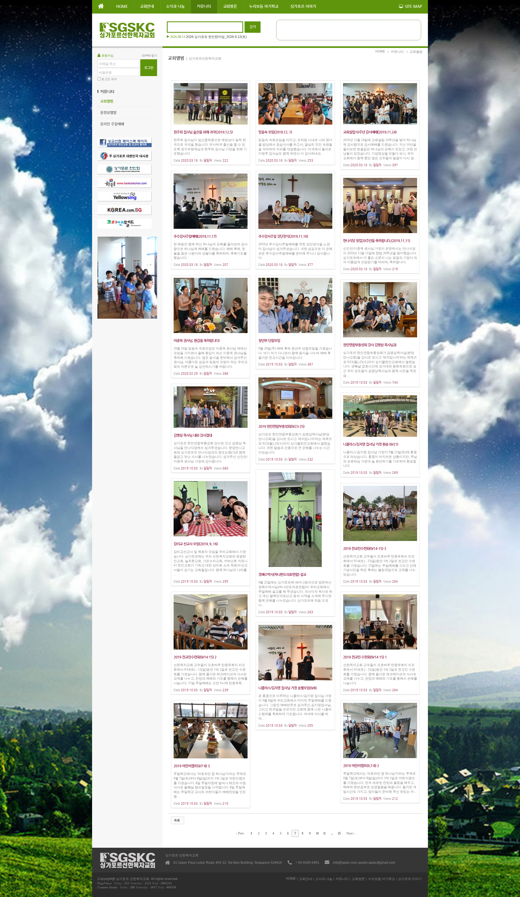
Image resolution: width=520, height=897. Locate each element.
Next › (350, 833)
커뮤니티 (204, 6)
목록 (177, 820)
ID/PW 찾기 (149, 55)
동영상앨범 (108, 112)
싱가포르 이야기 (303, 6)
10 (317, 833)
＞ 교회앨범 (413, 52)
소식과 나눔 (175, 6)
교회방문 (230, 6)
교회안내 (147, 6)
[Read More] (211, 123)
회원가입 (107, 55)
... (332, 833)
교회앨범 (106, 101)
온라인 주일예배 (112, 124)
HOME (122, 6)
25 (339, 833)
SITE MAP (413, 6)
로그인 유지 (109, 79)
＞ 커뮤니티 (395, 52)
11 (324, 833)
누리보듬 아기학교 (263, 6)
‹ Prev (240, 833)
